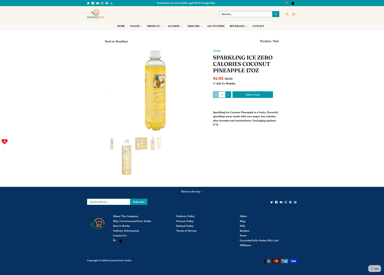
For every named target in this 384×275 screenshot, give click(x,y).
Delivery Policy (185, 216)
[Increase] (228, 94)
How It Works (121, 225)
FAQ (242, 225)
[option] (155, 90)
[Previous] (109, 90)
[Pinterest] (106, 3)
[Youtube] (97, 3)
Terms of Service (186, 230)
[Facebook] (93, 3)
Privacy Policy (185, 221)
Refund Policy (185, 225)
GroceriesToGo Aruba (119, 260)
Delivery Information (126, 230)
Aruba (217, 50)
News (243, 235)
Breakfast (122, 41)
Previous (265, 41)
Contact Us (120, 235)
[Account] (287, 14)
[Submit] (275, 14)
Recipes (244, 230)
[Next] (201, 90)
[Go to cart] (294, 14)
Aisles (243, 216)
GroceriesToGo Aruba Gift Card (259, 240)
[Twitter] (88, 3)
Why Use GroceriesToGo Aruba (132, 221)
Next (276, 41)
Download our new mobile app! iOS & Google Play (186, 2)
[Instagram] (102, 3)
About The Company (125, 216)
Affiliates (245, 245)
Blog (242, 221)
